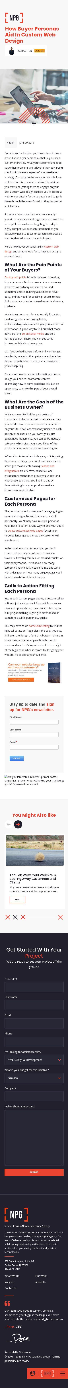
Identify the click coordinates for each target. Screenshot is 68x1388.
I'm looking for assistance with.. (23, 1052)
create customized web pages (25, 530)
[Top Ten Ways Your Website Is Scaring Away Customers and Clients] (35, 850)
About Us (40, 1282)
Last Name (11, 997)
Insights (9, 1282)
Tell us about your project (20, 1106)
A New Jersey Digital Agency (35, 1226)
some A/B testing (39, 626)
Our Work (41, 1276)
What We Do (12, 1276)
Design (39, 50)
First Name (11, 978)
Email (8, 1015)
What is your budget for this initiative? (27, 1070)
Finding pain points (15, 277)
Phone (8, 1033)
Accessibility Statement (18, 1352)
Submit (34, 1172)
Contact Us (11, 1288)
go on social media (33, 333)
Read (17, 899)
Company (10, 1088)
